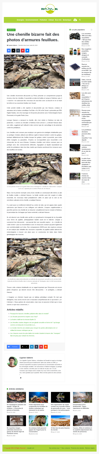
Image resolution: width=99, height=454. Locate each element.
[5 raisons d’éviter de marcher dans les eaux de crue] (75, 176)
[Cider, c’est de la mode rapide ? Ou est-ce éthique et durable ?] (75, 82)
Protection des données (77, 448)
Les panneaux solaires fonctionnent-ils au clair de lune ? (86, 149)
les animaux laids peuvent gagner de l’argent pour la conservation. (37, 429)
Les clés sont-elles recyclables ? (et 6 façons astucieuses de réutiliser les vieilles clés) (87, 99)
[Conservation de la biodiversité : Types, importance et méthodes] (82, 397)
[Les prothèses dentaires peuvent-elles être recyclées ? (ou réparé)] (75, 132)
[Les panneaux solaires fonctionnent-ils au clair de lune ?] (75, 147)
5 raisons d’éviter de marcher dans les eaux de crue (86, 178)
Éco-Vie (58, 20)
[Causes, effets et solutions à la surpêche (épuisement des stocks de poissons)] (82, 420)
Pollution (43, 20)
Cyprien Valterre (12, 45)
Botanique (67, 20)
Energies (20, 20)
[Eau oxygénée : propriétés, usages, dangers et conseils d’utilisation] (75, 51)
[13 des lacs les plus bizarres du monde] (60, 420)
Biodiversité (11, 30)
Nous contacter (65, 448)
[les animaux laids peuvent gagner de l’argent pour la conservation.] (38, 420)
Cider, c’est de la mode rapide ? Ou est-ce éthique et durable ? (86, 84)
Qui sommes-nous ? (55, 448)
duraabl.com (30, 448)
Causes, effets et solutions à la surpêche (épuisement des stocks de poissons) (82, 429)
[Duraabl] (49, 8)
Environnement (32, 20)
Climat (51, 20)
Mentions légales (90, 448)
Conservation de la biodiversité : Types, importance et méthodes (81, 406)
